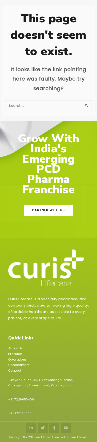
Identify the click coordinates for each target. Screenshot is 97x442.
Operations (17, 359)
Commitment (18, 365)
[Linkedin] (31, 428)
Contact (14, 371)
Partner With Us (48, 210)
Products (15, 354)
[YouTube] (66, 428)
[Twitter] (43, 428)
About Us (15, 348)
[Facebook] (54, 428)
